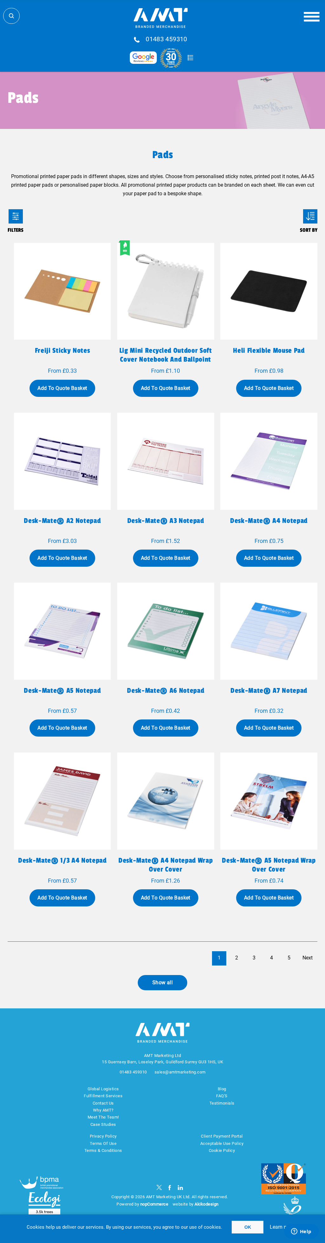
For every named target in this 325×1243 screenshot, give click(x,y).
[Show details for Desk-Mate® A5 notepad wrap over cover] (268, 801)
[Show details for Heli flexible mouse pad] (268, 291)
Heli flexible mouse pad (268, 350)
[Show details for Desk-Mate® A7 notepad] (268, 631)
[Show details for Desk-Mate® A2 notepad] (62, 461)
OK (247, 1227)
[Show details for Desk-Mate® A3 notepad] (165, 461)
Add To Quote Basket (62, 388)
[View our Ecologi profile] (44, 1203)
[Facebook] (170, 1188)
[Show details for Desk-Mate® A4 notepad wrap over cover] (165, 801)
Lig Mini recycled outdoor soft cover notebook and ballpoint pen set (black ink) (165, 359)
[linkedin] (180, 1188)
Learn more (282, 1227)
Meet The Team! (103, 1117)
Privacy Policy (103, 1136)
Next (307, 958)
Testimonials (222, 1103)
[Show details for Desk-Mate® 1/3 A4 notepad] (62, 801)
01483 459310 (166, 39)
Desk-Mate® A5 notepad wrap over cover (268, 864)
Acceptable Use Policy (222, 1143)
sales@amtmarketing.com (180, 1072)
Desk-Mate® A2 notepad (62, 521)
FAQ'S (222, 1095)
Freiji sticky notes (62, 350)
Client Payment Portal (222, 1136)
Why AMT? (103, 1110)
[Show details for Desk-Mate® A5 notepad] (62, 631)
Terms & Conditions (103, 1150)
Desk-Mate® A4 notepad (269, 521)
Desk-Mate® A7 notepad (268, 690)
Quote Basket (190, 58)
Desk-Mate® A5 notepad (62, 690)
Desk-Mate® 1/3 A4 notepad (62, 860)
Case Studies (103, 1124)
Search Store (11, 16)
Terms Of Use (103, 1143)
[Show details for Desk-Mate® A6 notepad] (165, 631)
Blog (222, 1088)
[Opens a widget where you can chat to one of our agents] (301, 1232)
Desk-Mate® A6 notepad (165, 690)
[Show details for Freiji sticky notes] (62, 291)
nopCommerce (154, 1204)
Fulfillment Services (103, 1095)
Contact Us (103, 1103)
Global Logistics (103, 1088)
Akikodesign (207, 1204)
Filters (16, 216)
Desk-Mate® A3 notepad (165, 521)
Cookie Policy (222, 1150)
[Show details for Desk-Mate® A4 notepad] (268, 461)
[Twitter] (159, 1188)
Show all (162, 982)
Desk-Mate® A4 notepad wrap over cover (165, 864)
